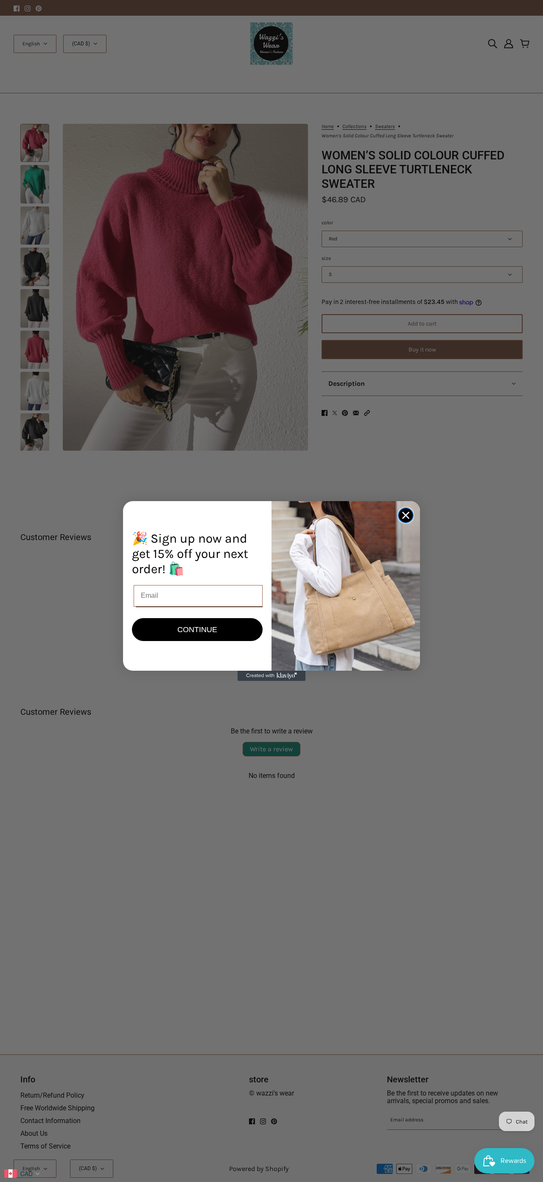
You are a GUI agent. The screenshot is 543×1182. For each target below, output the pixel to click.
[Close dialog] (405, 515)
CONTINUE (197, 629)
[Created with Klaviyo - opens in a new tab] (271, 676)
